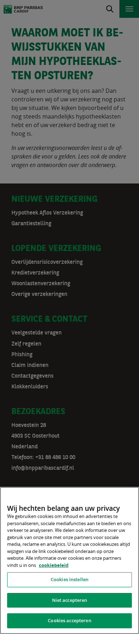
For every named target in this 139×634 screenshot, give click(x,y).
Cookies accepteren (69, 620)
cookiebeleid (53, 565)
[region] (69, 560)
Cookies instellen (69, 579)
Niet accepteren (69, 600)
